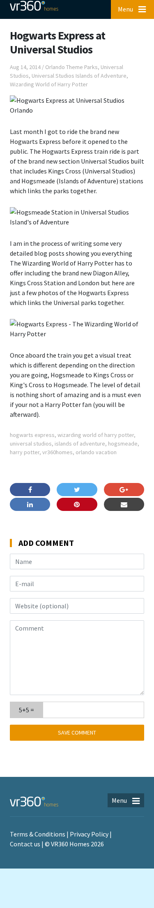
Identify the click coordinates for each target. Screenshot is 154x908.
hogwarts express (32, 435)
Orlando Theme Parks (71, 67)
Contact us (25, 844)
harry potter (24, 452)
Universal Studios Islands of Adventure (79, 75)
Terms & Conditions (37, 834)
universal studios (31, 443)
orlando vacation (96, 452)
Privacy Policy (89, 834)
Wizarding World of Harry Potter (49, 84)
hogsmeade (123, 443)
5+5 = (26, 710)
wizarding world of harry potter (95, 435)
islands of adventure (80, 443)
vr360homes (57, 452)
